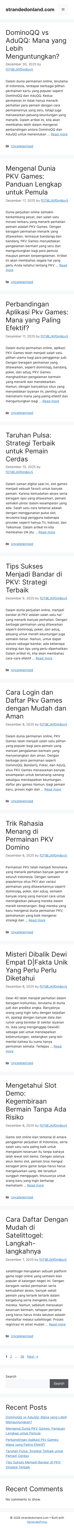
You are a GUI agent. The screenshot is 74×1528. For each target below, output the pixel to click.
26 (22, 1356)
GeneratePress (37, 1522)
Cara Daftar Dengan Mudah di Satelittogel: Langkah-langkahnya (37, 1235)
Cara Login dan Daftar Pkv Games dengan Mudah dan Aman (36, 704)
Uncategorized (22, 146)
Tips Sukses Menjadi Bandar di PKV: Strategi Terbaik (34, 578)
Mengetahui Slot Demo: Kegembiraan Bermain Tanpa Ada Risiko (36, 1101)
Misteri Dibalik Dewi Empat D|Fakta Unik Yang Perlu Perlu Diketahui (37, 966)
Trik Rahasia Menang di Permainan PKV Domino (30, 835)
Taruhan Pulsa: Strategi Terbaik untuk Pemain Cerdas (30, 447)
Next (32, 1356)
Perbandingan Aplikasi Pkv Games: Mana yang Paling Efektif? (37, 316)
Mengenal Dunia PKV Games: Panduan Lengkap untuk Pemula (34, 180)
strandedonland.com (30, 9)
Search (11, 1376)
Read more (59, 134)
